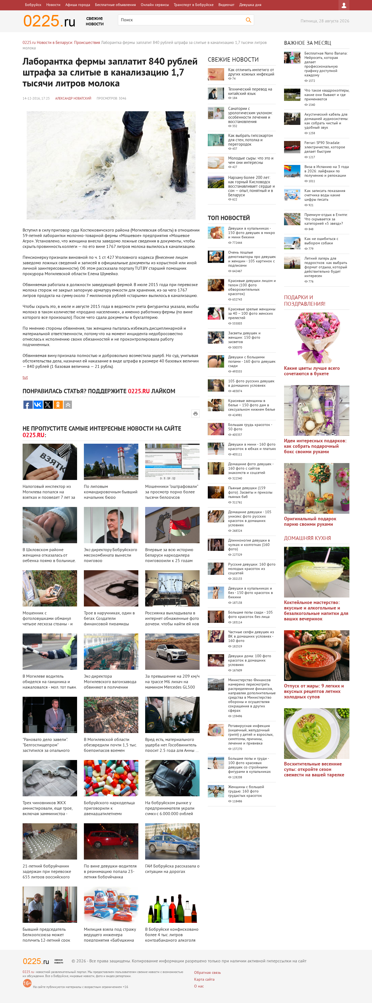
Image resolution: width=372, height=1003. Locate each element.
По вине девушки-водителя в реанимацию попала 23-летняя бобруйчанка (110, 872)
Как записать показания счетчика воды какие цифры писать (324, 195)
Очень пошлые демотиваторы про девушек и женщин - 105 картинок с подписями (252, 259)
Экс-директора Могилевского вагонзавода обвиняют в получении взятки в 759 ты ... (110, 685)
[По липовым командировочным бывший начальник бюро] (111, 462)
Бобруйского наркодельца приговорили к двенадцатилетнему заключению (109, 811)
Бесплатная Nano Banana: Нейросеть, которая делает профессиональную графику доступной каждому (325, 64)
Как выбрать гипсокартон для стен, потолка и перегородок (250, 140)
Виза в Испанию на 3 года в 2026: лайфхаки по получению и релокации (326, 171)
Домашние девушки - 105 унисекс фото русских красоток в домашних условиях (250, 519)
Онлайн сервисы (155, 5)
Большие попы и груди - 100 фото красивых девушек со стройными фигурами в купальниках (249, 765)
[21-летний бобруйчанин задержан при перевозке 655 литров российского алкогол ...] (50, 841)
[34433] (316, 488)
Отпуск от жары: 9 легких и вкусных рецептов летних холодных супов (314, 691)
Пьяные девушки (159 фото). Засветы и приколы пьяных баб (250, 492)
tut (25, 377)
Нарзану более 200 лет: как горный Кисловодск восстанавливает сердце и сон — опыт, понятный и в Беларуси (251, 186)
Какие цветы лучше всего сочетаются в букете (312, 371)
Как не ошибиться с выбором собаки (321, 241)
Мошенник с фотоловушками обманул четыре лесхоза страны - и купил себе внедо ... (48, 621)
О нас (199, 986)
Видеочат (226, 5)
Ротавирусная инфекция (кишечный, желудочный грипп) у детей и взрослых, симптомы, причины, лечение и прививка (250, 735)
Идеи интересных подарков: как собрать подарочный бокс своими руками (315, 446)
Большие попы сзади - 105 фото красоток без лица (250, 614)
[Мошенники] (172, 462)
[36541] (316, 733)
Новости (53, 5)
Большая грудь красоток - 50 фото (250, 427)
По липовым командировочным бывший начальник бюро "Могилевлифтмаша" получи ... (111, 497)
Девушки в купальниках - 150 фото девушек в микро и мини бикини (251, 233)
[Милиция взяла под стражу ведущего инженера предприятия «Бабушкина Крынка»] (111, 905)
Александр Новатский (73, 99)
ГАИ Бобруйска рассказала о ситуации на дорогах (172, 869)
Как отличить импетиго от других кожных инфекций (251, 72)
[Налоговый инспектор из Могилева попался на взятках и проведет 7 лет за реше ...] (50, 462)
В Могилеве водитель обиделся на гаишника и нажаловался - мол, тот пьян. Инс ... (50, 685)
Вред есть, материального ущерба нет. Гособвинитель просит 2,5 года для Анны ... (172, 745)
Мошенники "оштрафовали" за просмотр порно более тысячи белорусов (171, 492)
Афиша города (77, 5)
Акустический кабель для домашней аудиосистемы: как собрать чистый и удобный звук (326, 121)
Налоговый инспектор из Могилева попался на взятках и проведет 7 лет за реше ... (49, 495)
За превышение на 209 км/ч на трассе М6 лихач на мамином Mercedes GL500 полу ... (172, 685)
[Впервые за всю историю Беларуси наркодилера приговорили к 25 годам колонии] (172, 525)
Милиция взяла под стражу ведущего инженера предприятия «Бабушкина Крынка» (110, 938)
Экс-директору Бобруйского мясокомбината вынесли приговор (110, 555)
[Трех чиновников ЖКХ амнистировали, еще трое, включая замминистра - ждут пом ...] (50, 778)
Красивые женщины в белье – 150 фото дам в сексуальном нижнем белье (251, 405)
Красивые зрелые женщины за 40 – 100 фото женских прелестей (251, 313)
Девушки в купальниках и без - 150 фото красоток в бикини (250, 593)
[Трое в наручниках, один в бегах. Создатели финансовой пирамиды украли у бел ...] (111, 588)
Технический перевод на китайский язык (250, 92)
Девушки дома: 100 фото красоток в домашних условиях (249, 660)
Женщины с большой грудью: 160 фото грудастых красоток (246, 791)
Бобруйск (33, 5)
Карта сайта (204, 979)
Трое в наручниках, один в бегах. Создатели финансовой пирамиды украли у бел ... (109, 621)
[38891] (316, 572)
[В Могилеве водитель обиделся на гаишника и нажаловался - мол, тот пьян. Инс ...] (50, 651)
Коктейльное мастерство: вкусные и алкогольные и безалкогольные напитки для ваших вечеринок (316, 611)
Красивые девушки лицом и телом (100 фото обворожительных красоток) (252, 287)
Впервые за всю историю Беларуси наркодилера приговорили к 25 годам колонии (169, 558)
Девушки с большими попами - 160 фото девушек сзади (252, 361)
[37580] (316, 655)
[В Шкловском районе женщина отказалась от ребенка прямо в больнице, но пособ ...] (50, 525)
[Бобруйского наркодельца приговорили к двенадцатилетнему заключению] (111, 778)
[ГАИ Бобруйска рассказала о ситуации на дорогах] (172, 841)
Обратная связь (207, 973)
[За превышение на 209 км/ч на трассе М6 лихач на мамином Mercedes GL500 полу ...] (172, 651)
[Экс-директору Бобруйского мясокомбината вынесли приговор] (111, 525)
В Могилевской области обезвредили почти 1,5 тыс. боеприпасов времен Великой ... (110, 748)
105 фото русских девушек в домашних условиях (251, 383)
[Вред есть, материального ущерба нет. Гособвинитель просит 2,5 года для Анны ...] (172, 715)
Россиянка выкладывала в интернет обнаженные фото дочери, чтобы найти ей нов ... (172, 621)
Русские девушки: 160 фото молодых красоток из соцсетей (252, 569)
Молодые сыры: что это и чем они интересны (250, 161)
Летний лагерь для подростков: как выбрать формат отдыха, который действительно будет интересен (325, 267)
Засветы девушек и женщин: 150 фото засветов (244, 337)
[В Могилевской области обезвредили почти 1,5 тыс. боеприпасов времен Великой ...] (111, 715)
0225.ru (28, 972)
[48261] (316, 410)
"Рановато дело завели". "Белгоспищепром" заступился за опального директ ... (46, 748)
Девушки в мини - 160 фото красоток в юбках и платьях (252, 446)
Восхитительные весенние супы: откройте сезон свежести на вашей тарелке (314, 769)
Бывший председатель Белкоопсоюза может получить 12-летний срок (46, 935)
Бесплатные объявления (115, 5)
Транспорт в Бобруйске (194, 5)
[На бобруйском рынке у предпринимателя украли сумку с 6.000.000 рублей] (172, 778)
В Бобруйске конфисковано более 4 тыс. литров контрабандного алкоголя (172, 935)
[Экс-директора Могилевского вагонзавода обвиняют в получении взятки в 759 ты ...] (111, 651)
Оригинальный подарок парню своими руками (310, 522)
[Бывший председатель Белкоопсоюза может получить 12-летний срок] (50, 905)
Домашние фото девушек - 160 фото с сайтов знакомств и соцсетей (250, 468)
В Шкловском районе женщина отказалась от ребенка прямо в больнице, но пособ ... (49, 558)
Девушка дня (250, 5)
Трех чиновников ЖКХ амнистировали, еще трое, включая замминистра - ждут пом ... (47, 811)
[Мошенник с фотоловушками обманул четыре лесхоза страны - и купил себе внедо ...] (50, 588)
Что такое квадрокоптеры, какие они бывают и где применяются (326, 95)
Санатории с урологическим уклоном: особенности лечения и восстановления (250, 115)
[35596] (316, 338)
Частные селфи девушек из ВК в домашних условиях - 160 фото (251, 636)
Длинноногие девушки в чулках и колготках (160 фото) (249, 545)
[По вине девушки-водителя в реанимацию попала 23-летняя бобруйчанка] (111, 841)
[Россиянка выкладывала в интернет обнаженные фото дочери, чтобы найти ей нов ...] (172, 588)
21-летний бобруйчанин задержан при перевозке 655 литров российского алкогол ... (47, 874)
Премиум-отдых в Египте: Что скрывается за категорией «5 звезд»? (326, 219)
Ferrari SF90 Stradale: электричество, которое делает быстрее (324, 147)
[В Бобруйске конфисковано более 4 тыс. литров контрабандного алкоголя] (172, 905)
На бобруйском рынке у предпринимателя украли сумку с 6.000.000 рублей (169, 808)
